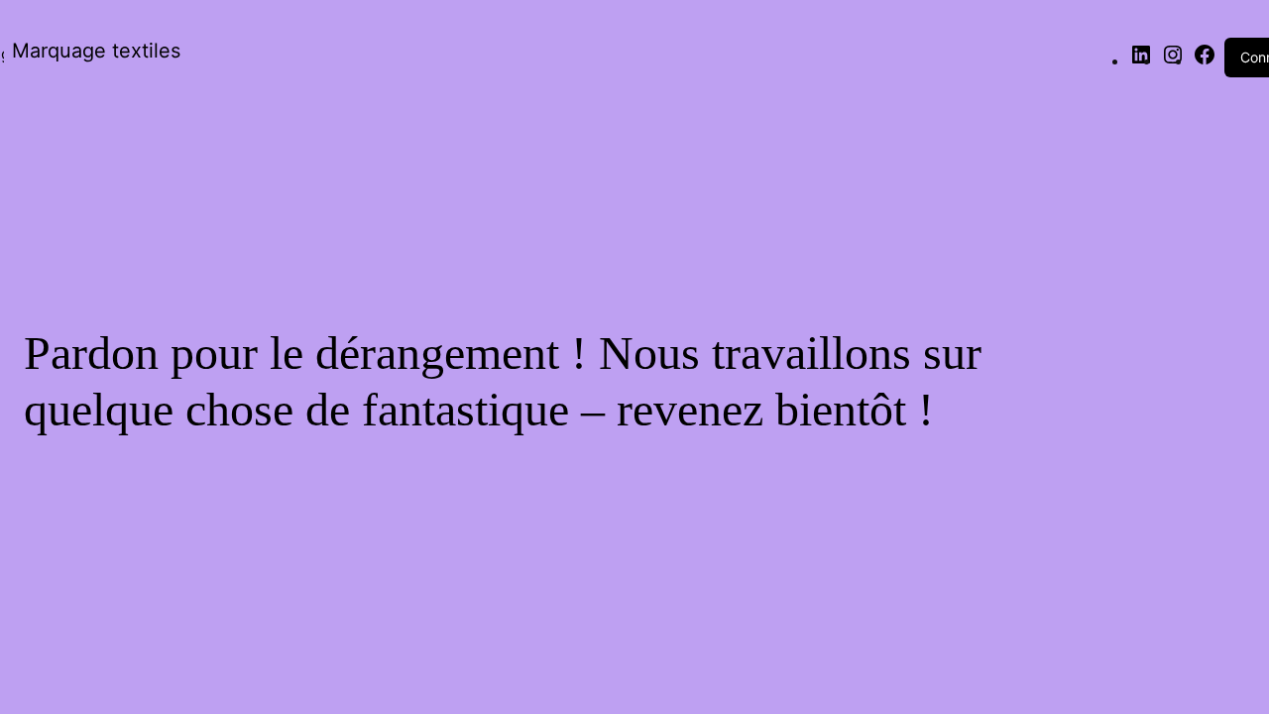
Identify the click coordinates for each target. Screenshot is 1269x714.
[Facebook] (1204, 60)
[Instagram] (1173, 60)
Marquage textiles (96, 50)
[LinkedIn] (1141, 60)
